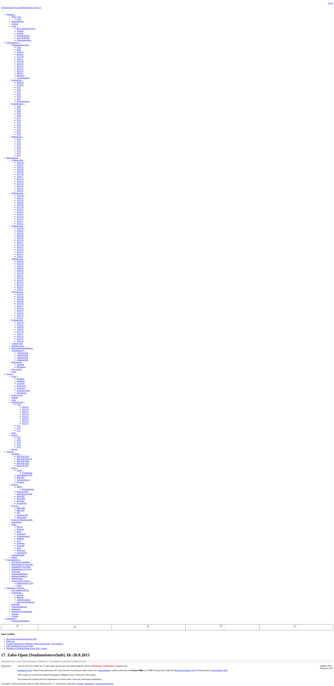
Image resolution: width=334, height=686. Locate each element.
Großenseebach (23, 536)
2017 (19, 87)
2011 (19, 132)
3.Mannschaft (17, 226)
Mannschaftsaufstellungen (22, 348)
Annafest (20, 365)
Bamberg (20, 379)
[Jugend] (13, 374)
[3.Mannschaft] (24, 226)
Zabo (19, 548)
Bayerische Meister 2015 (185, 670)
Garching (20, 383)
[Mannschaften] (19, 158)
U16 (18, 426)
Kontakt (80, 684)
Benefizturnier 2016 (25, 583)
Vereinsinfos (16, 593)
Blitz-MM (21, 499)
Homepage (15, 609)
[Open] (17, 377)
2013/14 (20, 66)
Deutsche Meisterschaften (22, 520)
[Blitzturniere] (23, 137)
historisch (21, 75)
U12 (18, 430)
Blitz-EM (20, 477)
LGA (19, 541)
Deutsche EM (17, 395)
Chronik (14, 616)
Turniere (9, 452)
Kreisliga (20, 482)
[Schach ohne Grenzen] (31, 581)
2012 (19, 99)
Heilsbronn (21, 386)
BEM (19, 487)
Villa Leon (15, 571)
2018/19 (20, 54)
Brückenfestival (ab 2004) (22, 564)
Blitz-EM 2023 (23, 456)
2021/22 (20, 167)
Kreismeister (27, 473)
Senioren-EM (22, 515)
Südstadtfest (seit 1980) (21, 567)
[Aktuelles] (15, 15)
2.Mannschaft (17, 193)
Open (13, 376)
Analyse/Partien (23, 38)
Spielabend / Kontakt (15, 588)
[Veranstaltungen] (20, 560)
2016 (19, 90)
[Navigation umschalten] (2, 10)
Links (19, 19)
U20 (18, 405)
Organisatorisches (24, 40)
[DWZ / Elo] (22, 17)
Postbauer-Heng (23, 390)
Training (20, 31)
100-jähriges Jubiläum (20, 562)
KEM (19, 470)
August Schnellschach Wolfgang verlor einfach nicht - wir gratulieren (34, 644)
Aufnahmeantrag (24, 600)
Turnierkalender (23, 35)
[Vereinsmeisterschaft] (29, 45)
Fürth (19, 531)
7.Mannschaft (17, 343)
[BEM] (22, 487)
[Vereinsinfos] (23, 593)
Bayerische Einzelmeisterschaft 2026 (21, 639)
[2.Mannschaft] (24, 193)
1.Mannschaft (17, 160)
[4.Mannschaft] (24, 259)
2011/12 (20, 71)
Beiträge (20, 597)
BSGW (20, 527)
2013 (19, 97)
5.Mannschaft (17, 292)
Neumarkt (21, 388)
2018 (19, 115)
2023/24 (20, 162)
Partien (14, 557)
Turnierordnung (23, 78)
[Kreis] (17, 468)
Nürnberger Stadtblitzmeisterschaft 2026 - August (26, 648)
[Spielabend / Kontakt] (25, 588)
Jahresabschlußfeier (19, 576)
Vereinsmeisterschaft (19, 45)
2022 (19, 50)
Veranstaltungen (12, 560)
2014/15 (20, 64)
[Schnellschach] (24, 104)
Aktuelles (10, 14)
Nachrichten (22, 503)
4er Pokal (21, 501)
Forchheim (21, 534)
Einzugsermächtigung (26, 602)
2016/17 (20, 59)
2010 (19, 134)
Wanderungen (17, 578)
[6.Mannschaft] (24, 320)
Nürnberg (15, 454)
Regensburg (22, 393)
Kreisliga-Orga (17, 346)
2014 (19, 94)
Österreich (21, 550)
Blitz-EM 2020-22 (24, 459)
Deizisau (20, 529)
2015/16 (20, 61)
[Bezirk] (18, 485)
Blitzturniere (16, 137)
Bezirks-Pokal (22, 492)
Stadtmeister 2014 (25, 670)
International (16, 522)
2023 (19, 47)
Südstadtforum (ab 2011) (21, 569)
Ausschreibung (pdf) (219, 670)
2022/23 (20, 165)
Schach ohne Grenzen (20, 581)
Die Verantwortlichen (20, 590)
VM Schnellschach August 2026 (19, 646)
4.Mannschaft (17, 259)
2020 (19, 111)
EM (18, 513)
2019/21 (20, 52)
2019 (19, 113)
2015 (19, 92)
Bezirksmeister (28, 489)
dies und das (16, 369)
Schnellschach (17, 104)
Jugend (9, 374)
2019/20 (20, 82)
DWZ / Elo (16, 17)
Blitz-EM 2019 (23, 461)
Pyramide (21, 546)
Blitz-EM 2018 (23, 463)
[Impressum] (16, 619)
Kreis (13, 433)
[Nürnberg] (20, 454)
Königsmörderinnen (19, 574)
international (22, 553)
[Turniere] (14, 452)
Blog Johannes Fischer (26, 28)
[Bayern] (18, 506)
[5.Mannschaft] (24, 292)
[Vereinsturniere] (20, 43)
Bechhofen (21, 367)
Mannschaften (12, 158)
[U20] (21, 405)
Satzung (20, 595)
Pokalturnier (16, 80)
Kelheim (20, 539)
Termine (14, 24)
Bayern (14, 449)
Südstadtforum (17, 21)
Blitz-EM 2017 (23, 466)
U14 (18, 428)
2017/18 (20, 57)
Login (330, 3)
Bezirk (14, 435)
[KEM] (22, 471)
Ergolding (21, 381)
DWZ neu (10, 641)
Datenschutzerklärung (20, 621)
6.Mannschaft (17, 320)
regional (20, 33)
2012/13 (20, 68)
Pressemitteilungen (19, 607)
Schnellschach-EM (24, 475)
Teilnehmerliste (104, 670)
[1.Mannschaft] (24, 160)
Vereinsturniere (12, 43)
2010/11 (20, 73)
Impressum (10, 618)
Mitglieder (15, 604)
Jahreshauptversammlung (21, 611)
